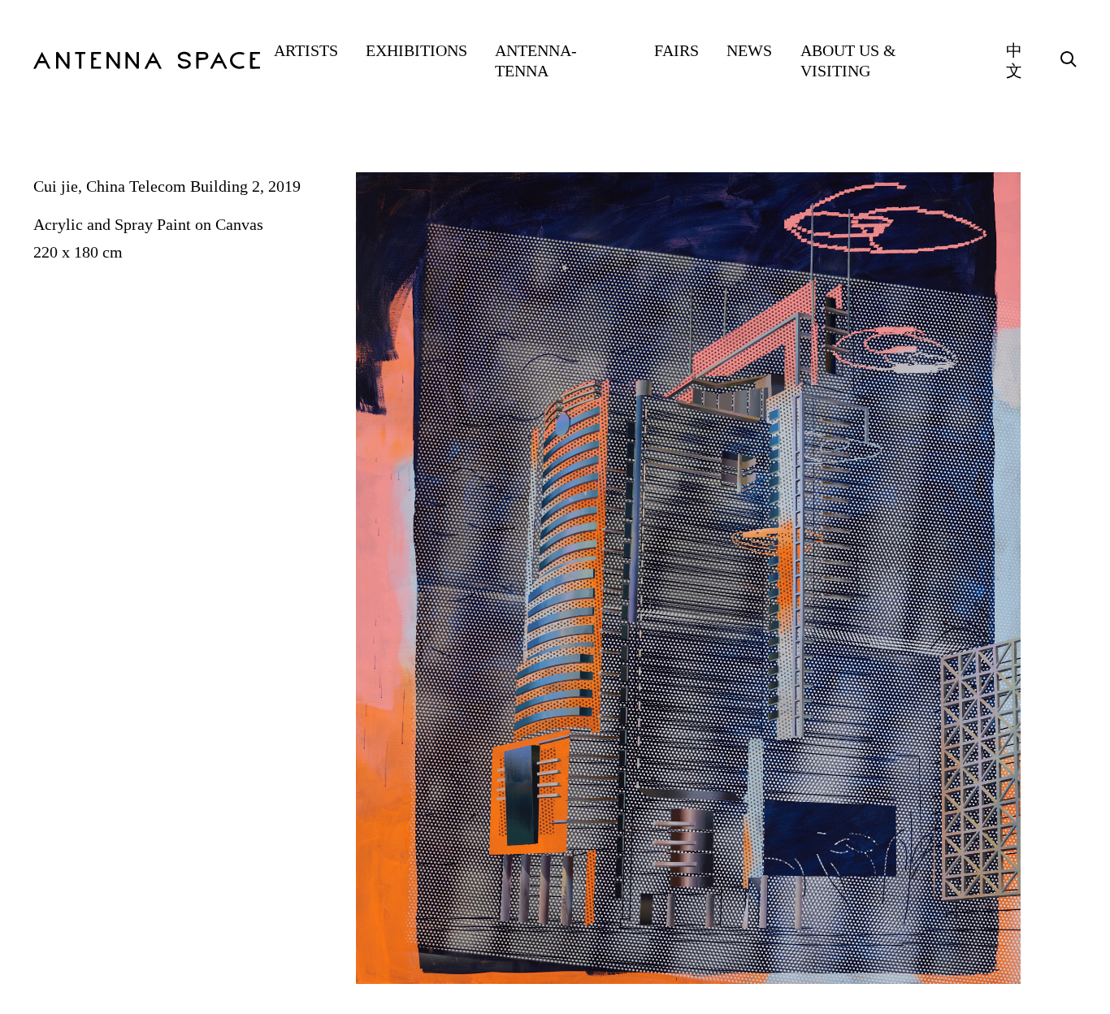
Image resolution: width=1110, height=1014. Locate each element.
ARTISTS (306, 50)
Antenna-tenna (536, 60)
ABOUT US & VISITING (848, 60)
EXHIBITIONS (416, 50)
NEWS (749, 50)
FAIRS (676, 50)
